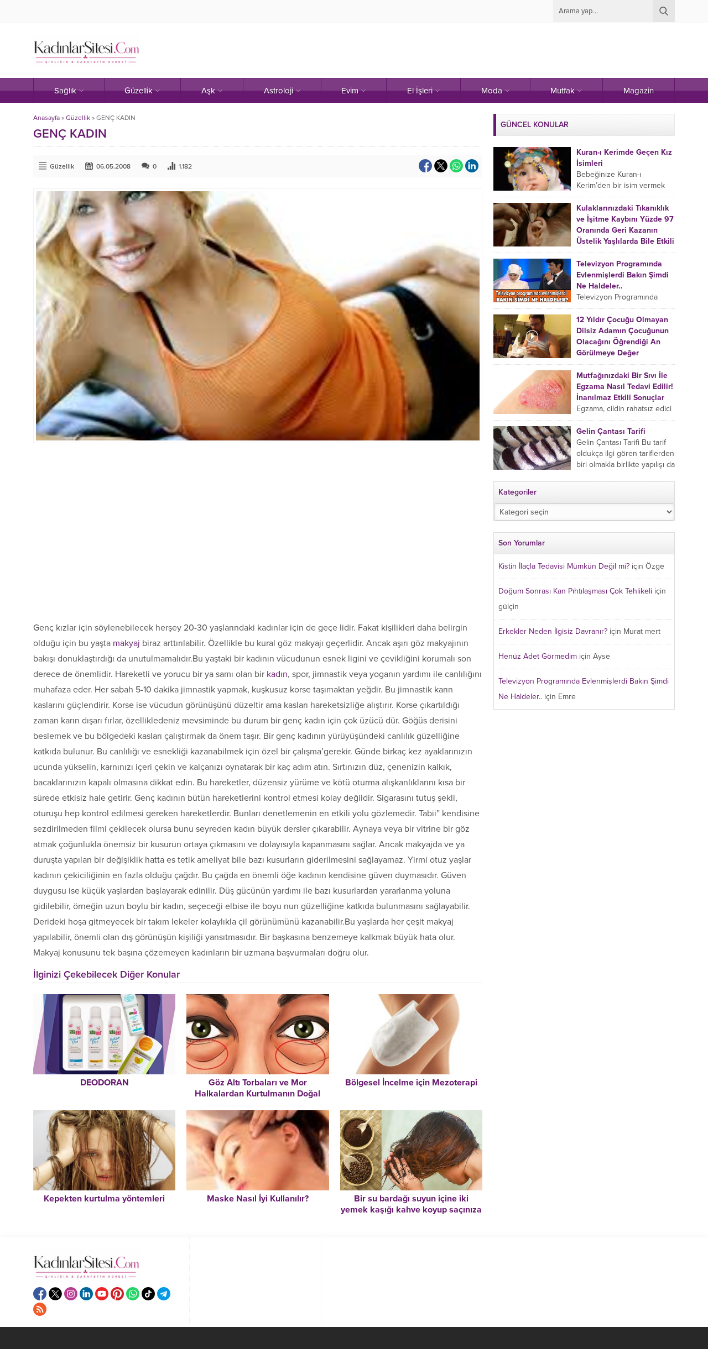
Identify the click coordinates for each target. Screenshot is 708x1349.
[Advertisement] (257, 531)
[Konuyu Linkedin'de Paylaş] (471, 165)
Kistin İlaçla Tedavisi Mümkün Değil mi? (563, 566)
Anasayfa (46, 118)
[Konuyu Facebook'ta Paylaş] (425, 165)
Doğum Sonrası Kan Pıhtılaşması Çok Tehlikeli (575, 591)
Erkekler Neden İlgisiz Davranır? (552, 631)
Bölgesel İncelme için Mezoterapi (411, 1082)
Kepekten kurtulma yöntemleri (104, 1198)
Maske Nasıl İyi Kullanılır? (258, 1198)
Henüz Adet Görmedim (537, 656)
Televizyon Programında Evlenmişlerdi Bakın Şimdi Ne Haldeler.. (622, 275)
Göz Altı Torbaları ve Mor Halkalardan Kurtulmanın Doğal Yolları (257, 1093)
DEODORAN (104, 1082)
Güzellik (78, 118)
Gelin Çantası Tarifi (610, 431)
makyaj (126, 643)
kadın (277, 674)
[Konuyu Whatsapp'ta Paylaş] (456, 165)
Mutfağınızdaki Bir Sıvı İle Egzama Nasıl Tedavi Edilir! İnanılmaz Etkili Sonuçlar (624, 386)
